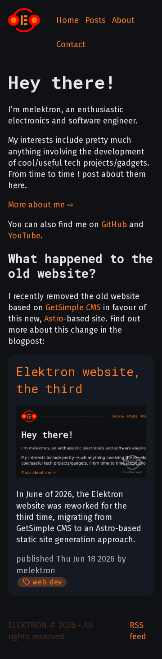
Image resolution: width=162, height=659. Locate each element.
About (123, 20)
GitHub (114, 224)
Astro (53, 319)
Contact (71, 44)
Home (67, 20)
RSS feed (138, 630)
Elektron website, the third (78, 380)
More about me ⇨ (41, 205)
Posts (95, 20)
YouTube (24, 236)
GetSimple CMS (73, 307)
